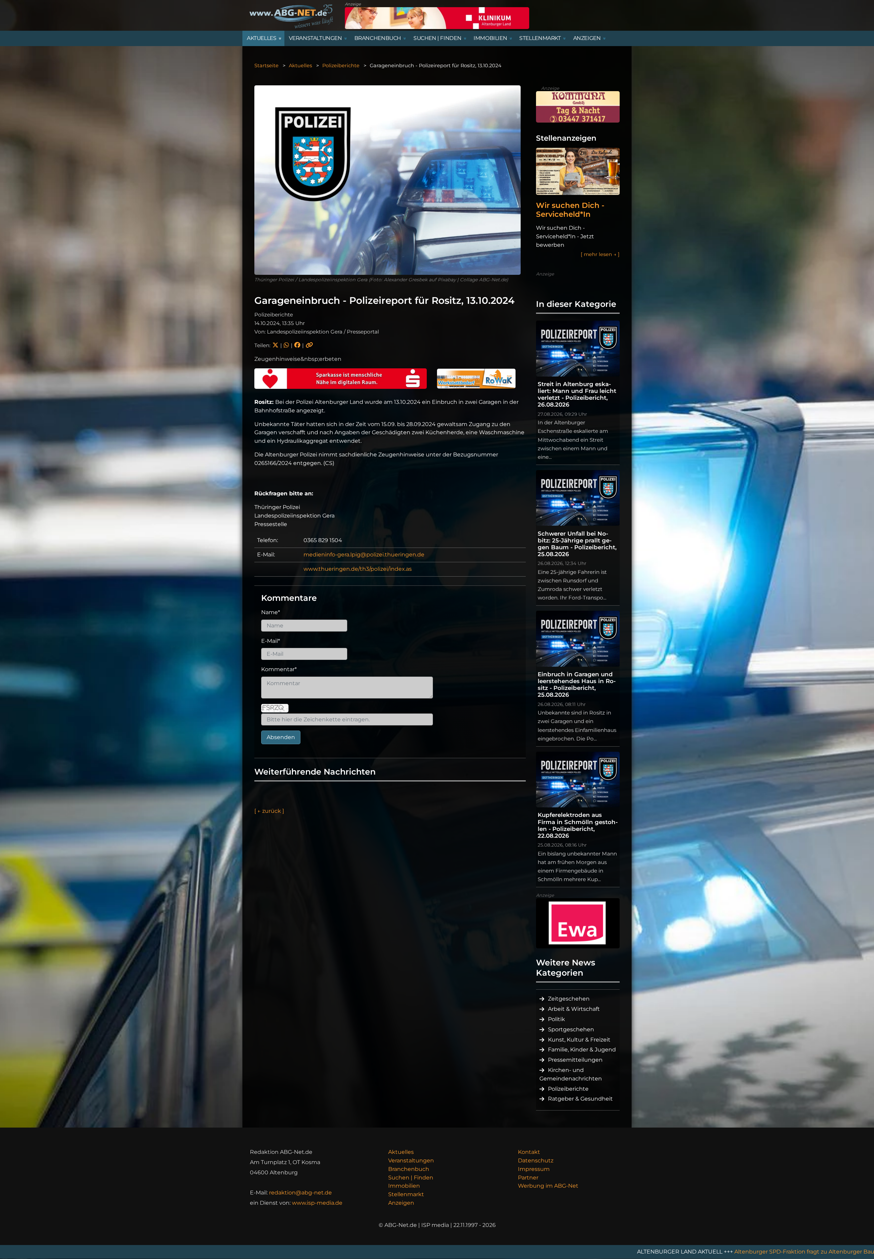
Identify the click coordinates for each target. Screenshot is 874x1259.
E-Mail (270, 641)
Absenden (281, 737)
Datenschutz (535, 1160)
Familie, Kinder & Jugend (582, 1049)
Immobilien (404, 1186)
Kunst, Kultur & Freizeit (579, 1039)
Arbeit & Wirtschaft (574, 1009)
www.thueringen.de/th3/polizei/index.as (358, 569)
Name (270, 612)
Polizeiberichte (341, 65)
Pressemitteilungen (575, 1060)
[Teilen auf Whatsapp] (286, 345)
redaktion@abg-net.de (300, 1192)
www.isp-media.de (317, 1203)
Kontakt (529, 1152)
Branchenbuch (408, 1169)
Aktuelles (300, 65)
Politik (556, 1019)
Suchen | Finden (410, 1177)
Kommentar (279, 669)
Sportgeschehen (571, 1029)
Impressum (534, 1169)
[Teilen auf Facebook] (297, 345)
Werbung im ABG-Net (548, 1186)
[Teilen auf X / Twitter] (275, 345)
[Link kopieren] (309, 345)
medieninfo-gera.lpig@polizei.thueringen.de (364, 554)
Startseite (266, 65)
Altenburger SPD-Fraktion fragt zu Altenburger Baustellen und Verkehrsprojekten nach (736, 1251)
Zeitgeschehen (569, 998)
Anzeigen (401, 1203)
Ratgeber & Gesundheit (580, 1098)
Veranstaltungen (411, 1160)
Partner (528, 1177)
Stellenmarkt (406, 1194)
